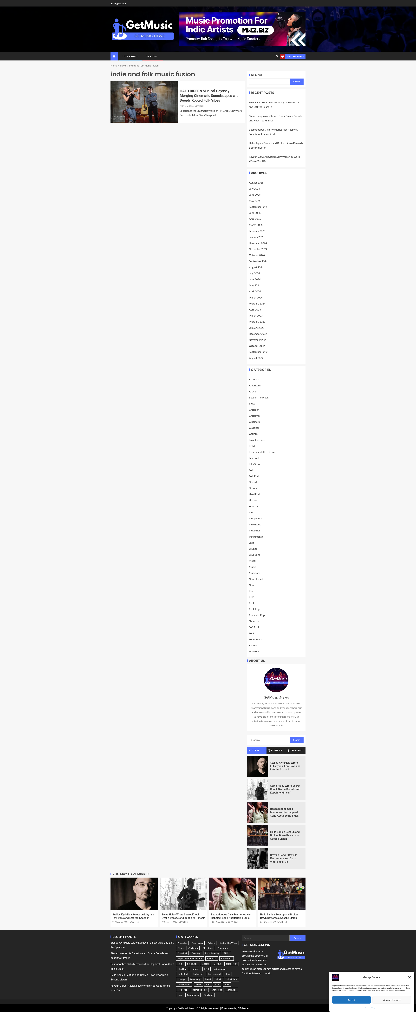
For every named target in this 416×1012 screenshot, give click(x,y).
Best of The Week (258, 397)
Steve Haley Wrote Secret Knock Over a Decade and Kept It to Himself (285, 789)
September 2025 (258, 206)
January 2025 (256, 236)
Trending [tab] (296, 750)
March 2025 (256, 224)
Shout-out (254, 621)
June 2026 (255, 194)
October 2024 (257, 255)
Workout (254, 651)
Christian (254, 409)
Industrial (254, 530)
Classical (254, 427)
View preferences (392, 999)
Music (252, 566)
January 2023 (256, 327)
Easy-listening (257, 439)
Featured (254, 457)
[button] (409, 977)
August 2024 (256, 267)
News (252, 584)
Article (252, 391)
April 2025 (255, 218)
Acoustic (254, 379)
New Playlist (256, 578)
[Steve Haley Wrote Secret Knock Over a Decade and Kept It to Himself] (257, 789)
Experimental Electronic (262, 451)
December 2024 (258, 243)
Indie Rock (255, 524)
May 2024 (254, 285)
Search (257, 75)
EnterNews (227, 1008)
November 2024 (258, 249)
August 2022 (256, 357)
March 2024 (256, 297)
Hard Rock (255, 494)
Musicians (254, 572)
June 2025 (255, 212)
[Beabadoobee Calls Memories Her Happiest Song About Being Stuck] (257, 812)
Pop (251, 590)
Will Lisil (200, 106)
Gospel (253, 482)
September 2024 (258, 261)
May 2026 (254, 200)
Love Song (254, 554)
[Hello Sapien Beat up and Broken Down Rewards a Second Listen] (257, 835)
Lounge (253, 548)
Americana (255, 385)
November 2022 (258, 339)
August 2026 (256, 182)
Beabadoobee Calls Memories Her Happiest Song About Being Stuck (284, 812)
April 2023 (255, 309)
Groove (253, 488)
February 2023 (257, 321)
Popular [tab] (276, 750)
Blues (252, 403)
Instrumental (256, 536)
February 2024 (257, 303)
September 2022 (258, 351)
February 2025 (257, 230)
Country (253, 433)
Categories (129, 56)
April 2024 (255, 291)
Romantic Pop (257, 615)
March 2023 (256, 315)
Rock (251, 603)
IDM (251, 512)
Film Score (254, 463)
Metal (252, 560)
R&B (251, 596)
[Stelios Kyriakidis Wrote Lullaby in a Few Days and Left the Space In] (257, 766)
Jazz (251, 542)
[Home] (114, 56)
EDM (252, 445)
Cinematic (254, 421)
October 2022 (257, 345)
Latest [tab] (255, 750)
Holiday (253, 506)
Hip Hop (253, 500)
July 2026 (254, 188)
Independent (256, 518)
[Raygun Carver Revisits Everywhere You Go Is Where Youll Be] (257, 858)
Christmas (254, 415)
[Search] (277, 56)
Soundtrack (255, 639)
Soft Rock (254, 627)
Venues (253, 645)
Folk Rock (254, 476)
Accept (351, 999)
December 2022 (258, 333)
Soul (251, 633)
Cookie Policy (370, 1008)
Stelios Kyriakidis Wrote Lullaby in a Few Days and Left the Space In (285, 766)
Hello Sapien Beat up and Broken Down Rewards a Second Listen (285, 835)
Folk (251, 470)
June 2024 (255, 279)
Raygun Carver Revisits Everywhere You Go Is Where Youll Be (283, 858)
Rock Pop (254, 609)
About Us (151, 56)
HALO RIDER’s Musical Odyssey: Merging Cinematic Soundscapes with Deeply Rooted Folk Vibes (210, 96)
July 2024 (254, 273)
